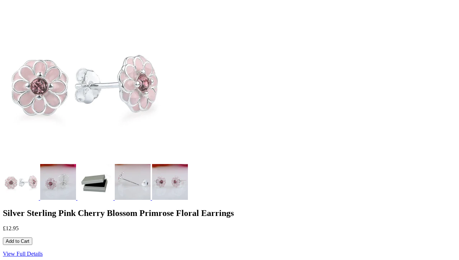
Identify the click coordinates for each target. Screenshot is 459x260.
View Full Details (23, 254)
